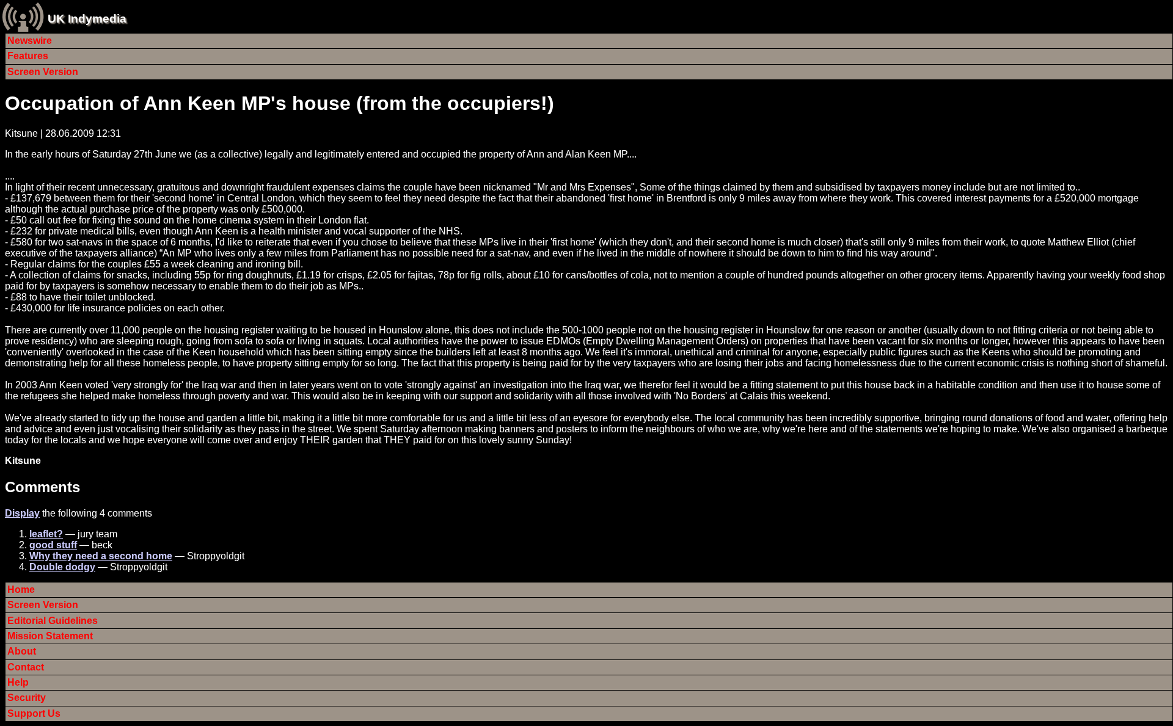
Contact (25, 667)
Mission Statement (50, 636)
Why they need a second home (100, 556)
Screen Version (42, 72)
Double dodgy (62, 567)
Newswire (29, 40)
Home (21, 589)
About (21, 651)
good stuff (53, 545)
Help (18, 682)
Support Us (33, 713)
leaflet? (46, 534)
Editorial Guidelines (52, 620)
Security (26, 697)
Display (22, 513)
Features (27, 56)
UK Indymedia (87, 18)
